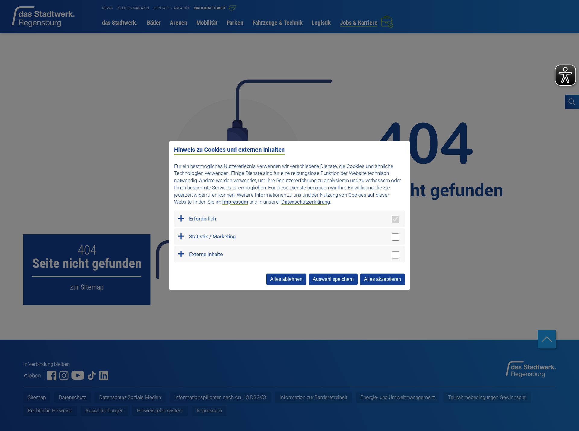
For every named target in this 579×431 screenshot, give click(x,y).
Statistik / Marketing (212, 236)
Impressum (235, 202)
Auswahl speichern (333, 279)
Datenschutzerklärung (305, 202)
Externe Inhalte (206, 254)
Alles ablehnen (286, 279)
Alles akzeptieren (382, 279)
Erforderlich (202, 219)
